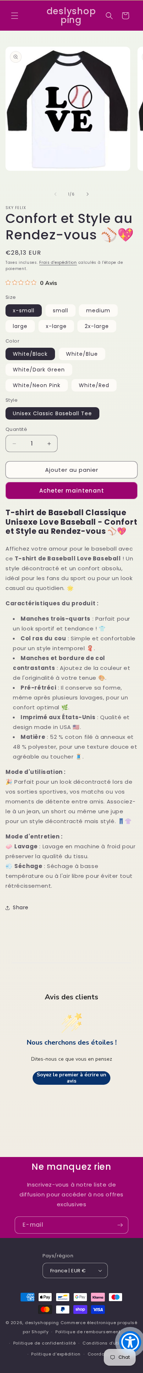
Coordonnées (103, 1354)
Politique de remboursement (87, 1332)
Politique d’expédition (55, 1354)
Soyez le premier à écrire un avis (71, 1078)
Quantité (16, 429)
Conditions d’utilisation (109, 1343)
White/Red (94, 385)
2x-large (97, 326)
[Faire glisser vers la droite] (88, 194)
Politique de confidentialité (44, 1343)
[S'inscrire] (120, 1225)
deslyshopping (42, 1323)
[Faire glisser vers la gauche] (55, 194)
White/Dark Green (39, 369)
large (20, 326)
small (60, 310)
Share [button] (21, 907)
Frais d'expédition (58, 262)
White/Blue (82, 354)
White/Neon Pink (36, 385)
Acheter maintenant (71, 490)
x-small (23, 310)
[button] (15, 16)
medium (98, 310)
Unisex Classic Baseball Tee (52, 413)
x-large (56, 326)
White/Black (30, 354)
